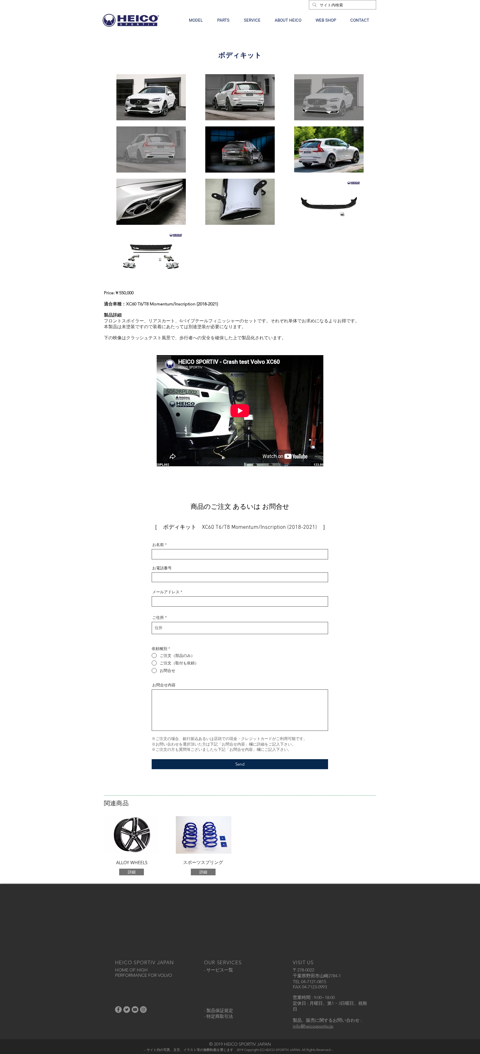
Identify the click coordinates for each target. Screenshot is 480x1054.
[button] (196, 20)
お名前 (158, 545)
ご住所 (158, 617)
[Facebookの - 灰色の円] (118, 1009)
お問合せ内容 (164, 685)
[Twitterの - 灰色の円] (126, 1009)
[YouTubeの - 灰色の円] (135, 1009)
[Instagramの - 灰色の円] (143, 1009)
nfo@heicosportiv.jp (313, 1026)
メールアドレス (165, 592)
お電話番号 (162, 568)
